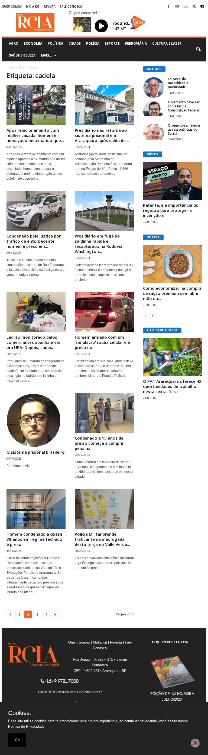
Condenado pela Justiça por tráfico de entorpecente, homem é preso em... (33, 241)
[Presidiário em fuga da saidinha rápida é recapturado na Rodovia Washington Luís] (104, 211)
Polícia (92, 43)
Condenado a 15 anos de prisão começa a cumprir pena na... (99, 443)
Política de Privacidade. (27, 726)
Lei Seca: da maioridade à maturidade (178, 83)
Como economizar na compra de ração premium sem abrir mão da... (172, 293)
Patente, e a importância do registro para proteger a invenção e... (171, 210)
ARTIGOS (154, 69)
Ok (17, 740)
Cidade (75, 43)
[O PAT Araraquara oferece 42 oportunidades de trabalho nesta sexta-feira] (172, 357)
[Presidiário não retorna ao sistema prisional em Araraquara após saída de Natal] (104, 105)
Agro (13, 43)
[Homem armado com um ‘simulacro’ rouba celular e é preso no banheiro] (104, 312)
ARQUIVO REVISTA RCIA (169, 642)
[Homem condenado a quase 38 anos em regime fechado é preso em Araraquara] (36, 509)
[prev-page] (145, 315)
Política (55, 43)
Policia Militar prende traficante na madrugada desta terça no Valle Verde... (102, 539)
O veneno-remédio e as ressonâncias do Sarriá (184, 129)
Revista (50, 6)
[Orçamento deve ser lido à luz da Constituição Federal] (154, 108)
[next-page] (152, 315)
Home (10, 67)
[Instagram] (177, 7)
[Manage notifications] (195, 743)
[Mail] (185, 7)
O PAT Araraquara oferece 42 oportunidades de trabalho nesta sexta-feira (172, 386)
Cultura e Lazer (166, 43)
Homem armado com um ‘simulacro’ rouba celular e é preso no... (102, 342)
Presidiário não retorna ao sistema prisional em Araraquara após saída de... (102, 135)
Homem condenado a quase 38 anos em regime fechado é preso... (34, 539)
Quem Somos (12, 6)
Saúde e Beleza (22, 55)
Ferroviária (136, 43)
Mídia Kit (33, 6)
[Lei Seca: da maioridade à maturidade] (154, 87)
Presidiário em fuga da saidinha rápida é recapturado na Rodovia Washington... (98, 243)
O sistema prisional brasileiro (35, 452)
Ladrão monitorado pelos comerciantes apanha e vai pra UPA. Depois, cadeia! (33, 342)
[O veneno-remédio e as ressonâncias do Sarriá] (154, 131)
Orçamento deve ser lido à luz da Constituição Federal (184, 106)
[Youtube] (202, 7)
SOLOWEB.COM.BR (89, 691)
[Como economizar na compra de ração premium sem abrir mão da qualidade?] (172, 264)
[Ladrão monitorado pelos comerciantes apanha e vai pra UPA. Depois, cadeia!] (36, 312)
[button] (198, 49)
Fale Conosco (71, 6)
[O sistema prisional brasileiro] (36, 420)
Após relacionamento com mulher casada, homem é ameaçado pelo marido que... (35, 135)
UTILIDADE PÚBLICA (162, 330)
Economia (33, 43)
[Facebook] (168, 7)
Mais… (46, 55)
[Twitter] (194, 7)
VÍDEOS (152, 154)
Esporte (112, 43)
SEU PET (153, 237)
